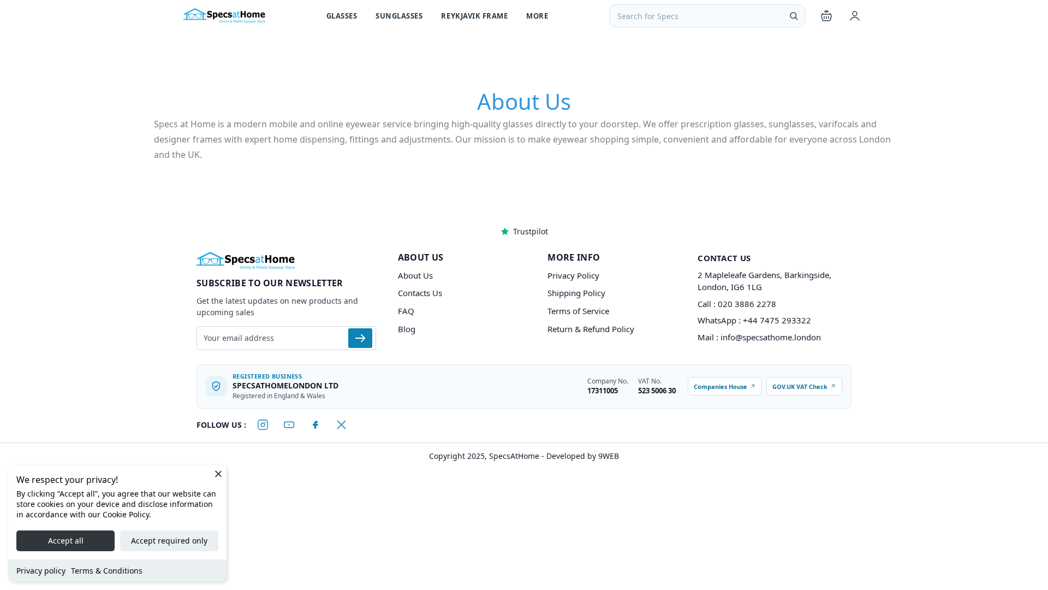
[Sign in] (855, 16)
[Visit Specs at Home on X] (341, 425)
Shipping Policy (576, 292)
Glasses (342, 16)
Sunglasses (399, 16)
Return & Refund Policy (590, 328)
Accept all (66, 540)
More (537, 16)
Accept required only (169, 540)
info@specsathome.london (770, 337)
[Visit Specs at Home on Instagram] (262, 425)
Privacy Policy (573, 275)
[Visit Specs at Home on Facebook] (315, 425)
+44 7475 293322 (777, 320)
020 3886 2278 (747, 303)
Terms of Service (578, 310)
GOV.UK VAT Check (799, 386)
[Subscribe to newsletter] (360, 338)
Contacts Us (420, 292)
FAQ (406, 310)
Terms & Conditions (106, 570)
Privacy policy (41, 570)
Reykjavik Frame (474, 16)
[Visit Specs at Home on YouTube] (289, 425)
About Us (415, 275)
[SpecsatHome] (224, 15)
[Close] (218, 473)
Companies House (720, 386)
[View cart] (826, 16)
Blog (406, 328)
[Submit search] (793, 16)
